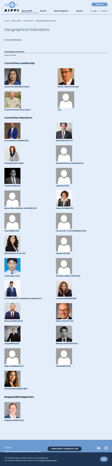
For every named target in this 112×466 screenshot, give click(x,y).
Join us (99, 4)
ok (103, 459)
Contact (8, 448)
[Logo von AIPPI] (11, 6)
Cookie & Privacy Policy (47, 460)
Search (105, 11)
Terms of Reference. (13, 39)
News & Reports (61, 11)
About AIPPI (27, 11)
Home (6, 21)
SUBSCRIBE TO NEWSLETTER (64, 448)
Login (95, 11)
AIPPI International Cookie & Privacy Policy (22, 452)
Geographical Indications (46, 21)
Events (43, 11)
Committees (28, 21)
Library (79, 11)
